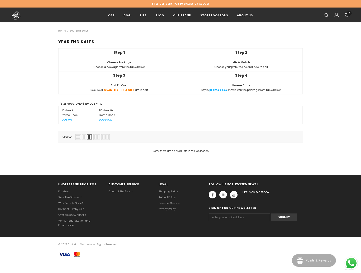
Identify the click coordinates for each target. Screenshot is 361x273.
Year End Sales (79, 30)
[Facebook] (212, 194)
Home (62, 30)
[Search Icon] (326, 15)
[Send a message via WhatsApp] (351, 263)
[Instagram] (223, 194)
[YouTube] (234, 194)
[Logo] (36, 15)
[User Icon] (336, 15)
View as (67, 137)
